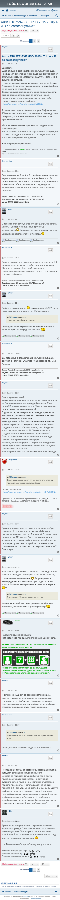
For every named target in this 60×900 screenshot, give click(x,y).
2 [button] (34, 41)
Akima (22, 149)
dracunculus (7, 161)
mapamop (13, 459)
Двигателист (7, 715)
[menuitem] (11, 11)
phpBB (26, 896)
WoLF (10, 209)
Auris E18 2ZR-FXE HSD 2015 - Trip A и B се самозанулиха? (29, 24)
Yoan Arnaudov (36, 898)
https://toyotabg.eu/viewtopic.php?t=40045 (22, 104)
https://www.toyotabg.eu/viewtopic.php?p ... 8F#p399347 (29, 492)
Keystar (5, 47)
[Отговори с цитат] (50, 50)
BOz (10, 811)
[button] (38, 41)
